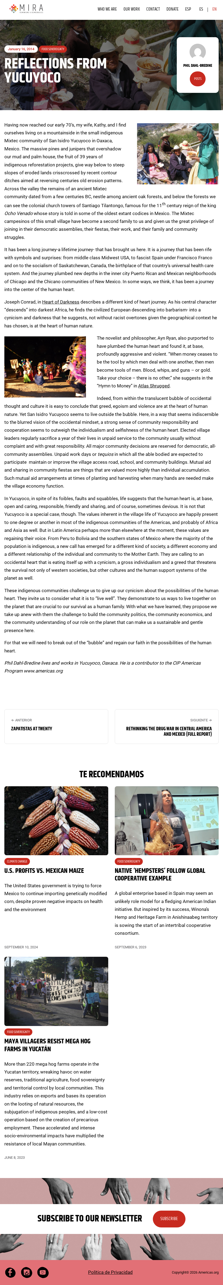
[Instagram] (27, 1272)
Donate (172, 9)
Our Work (131, 9)
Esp (188, 9)
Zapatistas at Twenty (31, 729)
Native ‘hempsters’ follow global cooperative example (160, 875)
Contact (153, 9)
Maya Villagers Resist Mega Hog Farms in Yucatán (47, 1045)
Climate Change (17, 861)
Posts (198, 78)
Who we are (107, 9)
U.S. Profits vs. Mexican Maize (44, 871)
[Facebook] (10, 1272)
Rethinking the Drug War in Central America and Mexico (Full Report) (169, 731)
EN (214, 9)
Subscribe (169, 1218)
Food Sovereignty (53, 49)
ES (201, 9)
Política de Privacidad (110, 1272)
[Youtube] (43, 1272)
